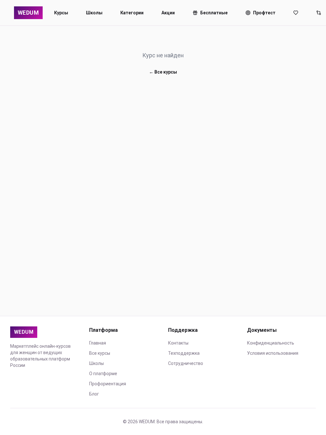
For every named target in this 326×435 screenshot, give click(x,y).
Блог (94, 393)
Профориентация (107, 383)
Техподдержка (184, 353)
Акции (168, 12)
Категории (132, 12)
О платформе (103, 373)
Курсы (61, 12)
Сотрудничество (185, 363)
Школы (94, 12)
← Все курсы (163, 72)
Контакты (178, 343)
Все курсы (99, 353)
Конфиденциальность (270, 343)
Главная (97, 343)
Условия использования (272, 353)
